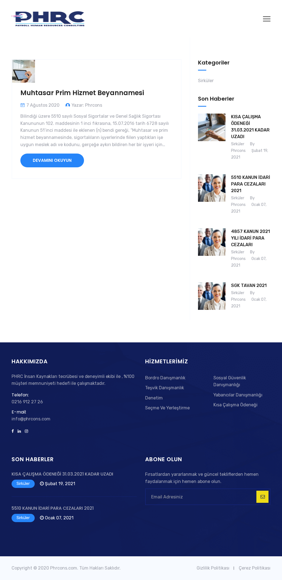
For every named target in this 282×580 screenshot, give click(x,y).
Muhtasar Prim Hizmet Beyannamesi (82, 92)
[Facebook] (14, 431)
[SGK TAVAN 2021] (212, 297)
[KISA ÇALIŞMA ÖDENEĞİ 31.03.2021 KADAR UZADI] (212, 138)
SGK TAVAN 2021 (249, 285)
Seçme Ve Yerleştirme (167, 407)
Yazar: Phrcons (87, 105)
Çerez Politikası (254, 568)
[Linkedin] (19, 431)
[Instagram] (25, 431)
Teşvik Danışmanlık (164, 387)
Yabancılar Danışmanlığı (237, 395)
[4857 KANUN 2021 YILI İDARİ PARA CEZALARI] (212, 249)
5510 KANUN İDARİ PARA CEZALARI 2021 (250, 184)
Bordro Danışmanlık (165, 377)
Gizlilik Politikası (213, 568)
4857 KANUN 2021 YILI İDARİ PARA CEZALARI (250, 238)
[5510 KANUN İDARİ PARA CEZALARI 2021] (212, 195)
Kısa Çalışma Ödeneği (235, 404)
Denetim (154, 398)
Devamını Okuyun (52, 160)
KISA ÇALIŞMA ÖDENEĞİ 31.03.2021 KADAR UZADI (250, 126)
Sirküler (206, 80)
